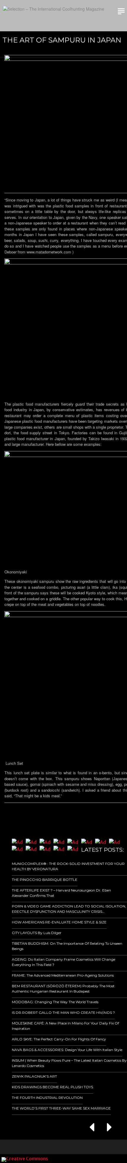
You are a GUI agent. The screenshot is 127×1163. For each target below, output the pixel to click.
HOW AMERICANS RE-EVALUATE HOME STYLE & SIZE (59, 922)
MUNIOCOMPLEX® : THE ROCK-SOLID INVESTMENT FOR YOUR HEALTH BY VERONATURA (68, 866)
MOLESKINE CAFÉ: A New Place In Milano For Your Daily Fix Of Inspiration (65, 1026)
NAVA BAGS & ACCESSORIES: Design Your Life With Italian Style (67, 1049)
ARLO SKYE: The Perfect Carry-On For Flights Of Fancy (59, 1039)
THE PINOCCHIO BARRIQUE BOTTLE (44, 879)
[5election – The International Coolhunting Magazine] (53, 9)
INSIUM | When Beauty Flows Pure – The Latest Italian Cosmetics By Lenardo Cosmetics (69, 1063)
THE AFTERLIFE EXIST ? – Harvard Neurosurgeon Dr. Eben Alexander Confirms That (61, 893)
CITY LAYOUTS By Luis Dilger (36, 933)
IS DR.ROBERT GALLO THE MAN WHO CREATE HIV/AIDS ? (63, 1012)
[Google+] (92, 1158)
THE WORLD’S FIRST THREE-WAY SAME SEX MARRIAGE (61, 1108)
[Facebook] (83, 1158)
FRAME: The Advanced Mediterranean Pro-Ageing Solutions (63, 975)
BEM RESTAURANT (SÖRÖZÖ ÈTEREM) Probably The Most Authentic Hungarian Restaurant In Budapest (63, 988)
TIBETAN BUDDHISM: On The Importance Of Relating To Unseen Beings (67, 946)
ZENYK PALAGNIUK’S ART (34, 1076)
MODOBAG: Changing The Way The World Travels (55, 1002)
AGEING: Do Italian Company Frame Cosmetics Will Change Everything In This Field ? (63, 962)
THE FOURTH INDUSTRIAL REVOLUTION (47, 1097)
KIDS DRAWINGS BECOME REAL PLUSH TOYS (52, 1087)
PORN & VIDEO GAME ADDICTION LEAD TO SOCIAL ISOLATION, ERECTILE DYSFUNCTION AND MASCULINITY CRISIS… (69, 909)
